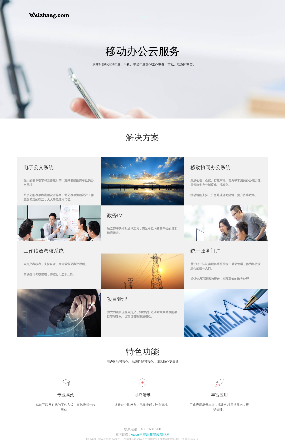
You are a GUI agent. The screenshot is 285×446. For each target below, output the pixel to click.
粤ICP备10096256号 (187, 439)
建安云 (154, 434)
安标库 (164, 434)
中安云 (144, 434)
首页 (143, 17)
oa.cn (135, 434)
